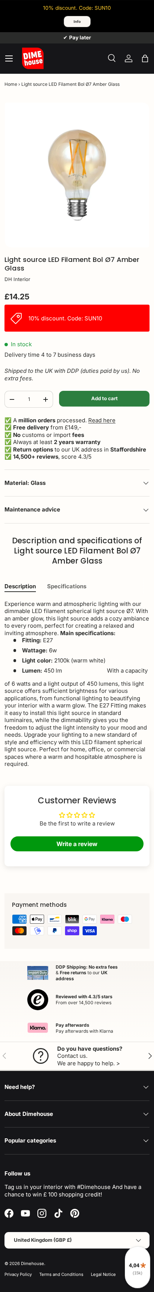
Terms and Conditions (61, 1274)
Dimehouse (32, 1263)
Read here (102, 420)
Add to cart (104, 398)
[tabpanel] (77, 684)
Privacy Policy (18, 1274)
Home (10, 84)
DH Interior (17, 279)
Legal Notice (103, 1274)
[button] (145, 58)
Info (77, 21)
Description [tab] (20, 586)
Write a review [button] (77, 844)
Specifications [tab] (66, 586)
